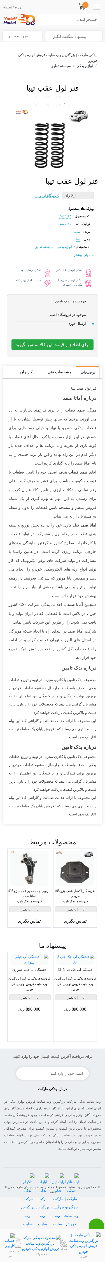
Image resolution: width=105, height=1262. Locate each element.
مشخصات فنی (59, 372)
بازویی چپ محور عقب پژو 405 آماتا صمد (29, 893)
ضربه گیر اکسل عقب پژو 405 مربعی (75, 893)
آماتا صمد (65, 224)
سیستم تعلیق (43, 247)
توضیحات (87, 372)
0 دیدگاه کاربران (47, 195)
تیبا (78, 239)
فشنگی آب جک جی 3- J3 (75, 970)
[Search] (40, 19)
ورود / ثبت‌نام (12, 7)
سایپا (77, 232)
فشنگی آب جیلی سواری (29, 970)
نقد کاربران (29, 372)
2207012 (65, 216)
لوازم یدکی (64, 247)
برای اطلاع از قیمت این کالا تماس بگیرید (53, 344)
